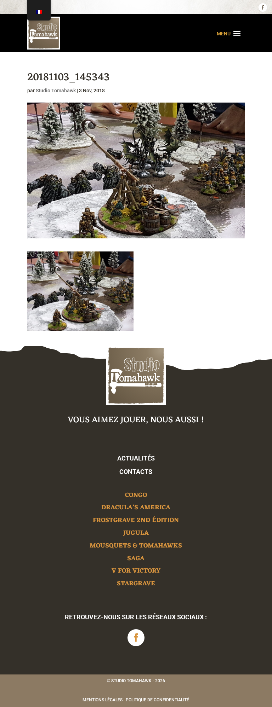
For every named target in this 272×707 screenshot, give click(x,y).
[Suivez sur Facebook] (263, 7)
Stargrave (136, 584)
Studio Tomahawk (56, 90)
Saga (135, 559)
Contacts (135, 471)
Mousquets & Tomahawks (136, 547)
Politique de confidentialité (157, 699)
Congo (136, 496)
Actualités (136, 458)
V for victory (136, 572)
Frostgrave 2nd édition (136, 521)
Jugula (136, 534)
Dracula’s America (135, 508)
